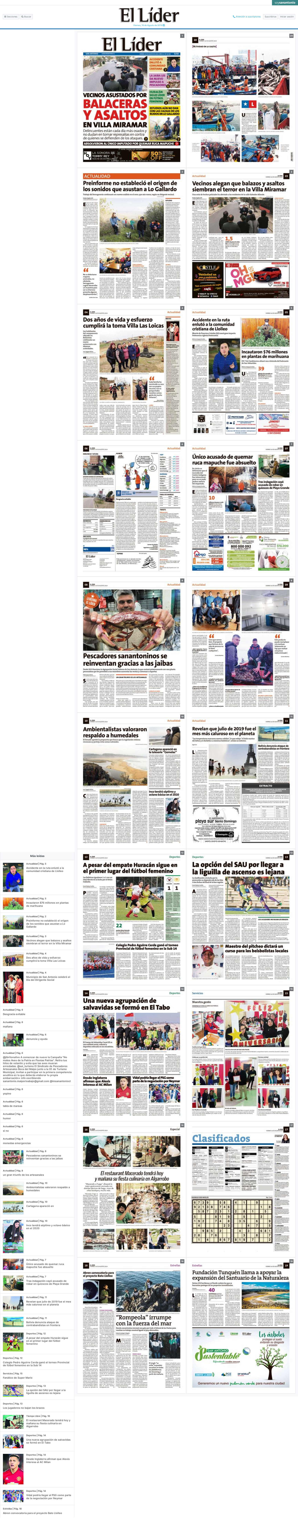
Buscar (27, 16)
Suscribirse (270, 16)
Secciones (11, 16)
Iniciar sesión (287, 16)
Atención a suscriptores (248, 16)
